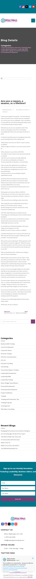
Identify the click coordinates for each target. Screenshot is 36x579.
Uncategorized (5, 406)
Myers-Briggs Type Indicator (9, 383)
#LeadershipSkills (20, 566)
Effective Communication (8, 357)
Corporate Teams (6, 350)
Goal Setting (4, 366)
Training (3, 396)
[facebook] (20, 6)
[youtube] (33, 6)
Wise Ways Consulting (7, 409)
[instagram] (23, 6)
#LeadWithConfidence (8, 568)
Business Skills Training (8, 344)
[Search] (33, 322)
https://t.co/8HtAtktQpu (9, 566)
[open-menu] (33, 20)
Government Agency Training (10, 370)
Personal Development (8, 386)
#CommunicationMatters (21, 568)
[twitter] (26, 6)
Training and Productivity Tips (10, 399)
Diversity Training (6, 353)
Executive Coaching (7, 363)
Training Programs (6, 402)
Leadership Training (7, 380)
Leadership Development (8, 373)
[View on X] (32, 558)
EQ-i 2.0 (3, 360)
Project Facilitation (6, 393)
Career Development (7, 347)
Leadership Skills (6, 376)
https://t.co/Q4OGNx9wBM (10, 569)
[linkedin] (30, 6)
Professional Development (9, 389)
